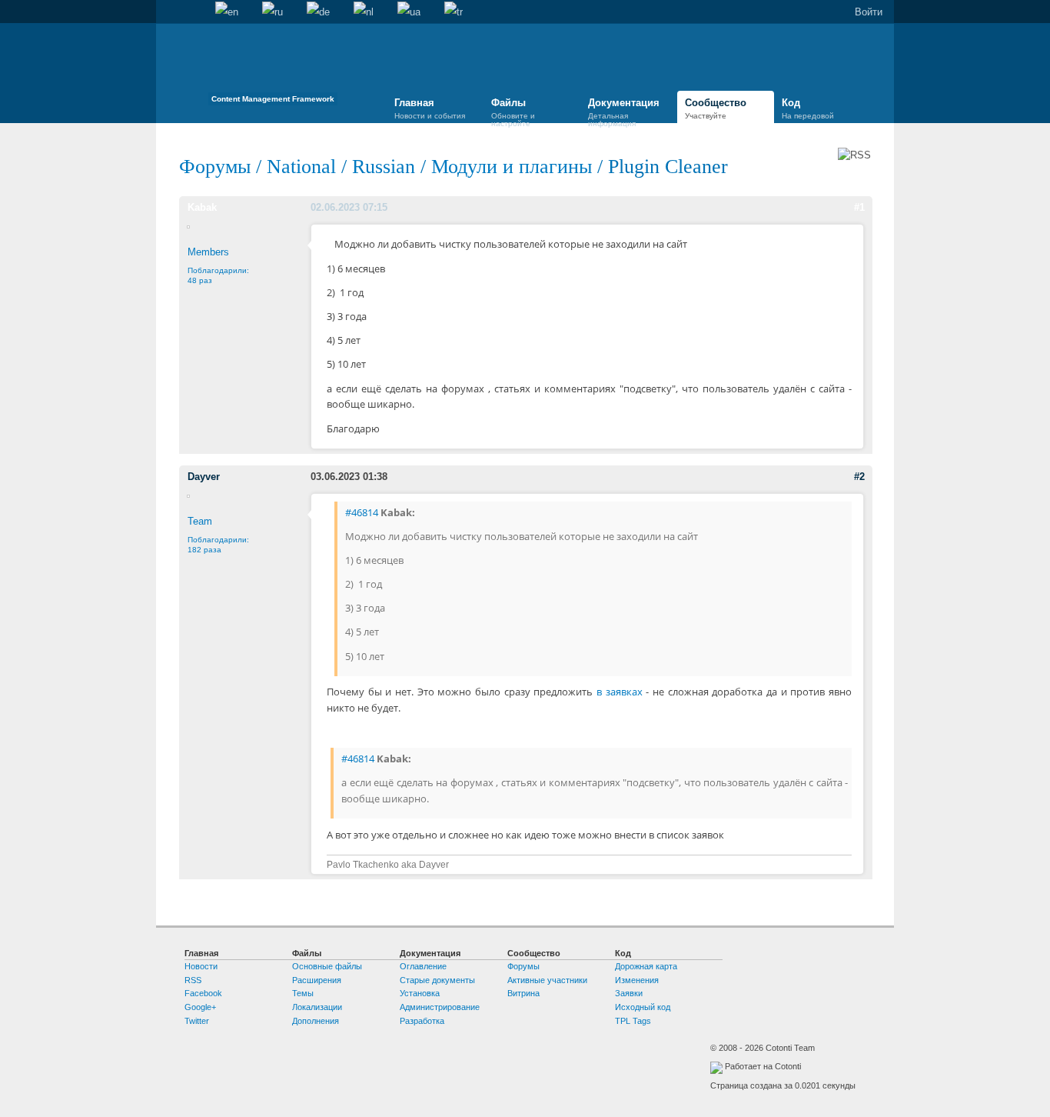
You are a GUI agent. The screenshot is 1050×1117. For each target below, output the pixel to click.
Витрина (523, 993)
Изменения (637, 980)
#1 (859, 207)
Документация (624, 111)
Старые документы (437, 980)
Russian (383, 166)
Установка (420, 993)
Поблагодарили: (218, 544)
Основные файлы (327, 966)
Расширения (316, 980)
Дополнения (315, 1020)
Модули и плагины (511, 166)
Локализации (317, 1007)
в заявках (619, 692)
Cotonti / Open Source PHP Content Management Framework (273, 69)
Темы (303, 993)
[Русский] (272, 12)
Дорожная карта (646, 966)
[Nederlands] (363, 12)
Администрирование (440, 1007)
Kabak (202, 207)
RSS (192, 980)
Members (208, 252)
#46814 (361, 512)
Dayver (204, 476)
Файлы (513, 111)
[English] (227, 12)
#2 (859, 476)
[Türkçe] (453, 12)
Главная (167, 12)
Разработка (422, 1020)
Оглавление (423, 966)
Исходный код (642, 1007)
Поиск (191, 12)
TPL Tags (633, 1020)
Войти (868, 12)
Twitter (196, 1020)
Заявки (629, 993)
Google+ (200, 1007)
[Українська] (409, 12)
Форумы (215, 166)
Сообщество (715, 108)
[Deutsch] (318, 12)
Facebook (203, 993)
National (301, 166)
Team (200, 521)
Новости (201, 966)
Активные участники (547, 980)
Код (808, 108)
